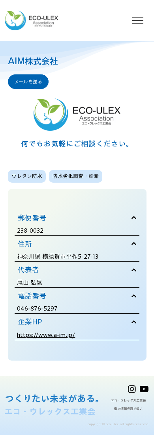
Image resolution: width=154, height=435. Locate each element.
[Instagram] (132, 389)
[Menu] (138, 20)
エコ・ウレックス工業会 (128, 400)
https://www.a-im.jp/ (46, 335)
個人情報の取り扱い (128, 408)
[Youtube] (144, 389)
